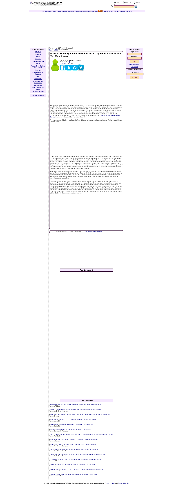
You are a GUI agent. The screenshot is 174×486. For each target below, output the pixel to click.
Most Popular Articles (60, 11)
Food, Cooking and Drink (38, 88)
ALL (50, 50)
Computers (38, 85)
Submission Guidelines (83, 11)
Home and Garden (38, 61)
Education (38, 59)
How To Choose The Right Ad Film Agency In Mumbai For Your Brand (73, 464)
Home (118, 2)
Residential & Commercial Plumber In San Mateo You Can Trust (70, 429)
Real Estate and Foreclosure (38, 82)
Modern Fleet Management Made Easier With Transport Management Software (75, 409)
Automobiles (38, 79)
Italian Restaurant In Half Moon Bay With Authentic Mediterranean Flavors (74, 474)
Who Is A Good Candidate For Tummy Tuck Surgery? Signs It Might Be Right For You (78, 454)
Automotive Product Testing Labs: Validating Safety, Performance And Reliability (75, 404)
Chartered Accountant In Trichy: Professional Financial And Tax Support (73, 419)
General (38, 54)
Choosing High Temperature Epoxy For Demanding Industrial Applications (74, 439)
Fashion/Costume (38, 92)
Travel (38, 63)
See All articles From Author (93, 232)
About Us (128, 2)
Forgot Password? (134, 64)
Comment (63, 63)
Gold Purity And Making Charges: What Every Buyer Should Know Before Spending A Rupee (80, 414)
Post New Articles (119, 11)
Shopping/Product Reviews (38, 73)
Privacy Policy (110, 483)
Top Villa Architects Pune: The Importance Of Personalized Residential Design (76, 459)
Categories (71, 11)
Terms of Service (123, 483)
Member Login (108, 11)
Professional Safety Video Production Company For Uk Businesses (71, 424)
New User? (134, 67)
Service (38, 70)
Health (38, 56)
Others (56, 50)
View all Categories (38, 96)
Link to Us (129, 11)
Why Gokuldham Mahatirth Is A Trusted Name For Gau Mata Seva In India (74, 449)
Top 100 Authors (47, 11)
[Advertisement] (87, 29)
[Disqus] (86, 304)
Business (38, 52)
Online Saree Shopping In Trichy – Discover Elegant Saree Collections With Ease (77, 469)
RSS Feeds (94, 11)
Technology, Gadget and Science (38, 67)
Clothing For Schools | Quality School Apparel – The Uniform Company (73, 444)
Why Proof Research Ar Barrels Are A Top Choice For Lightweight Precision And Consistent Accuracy (82, 434)
